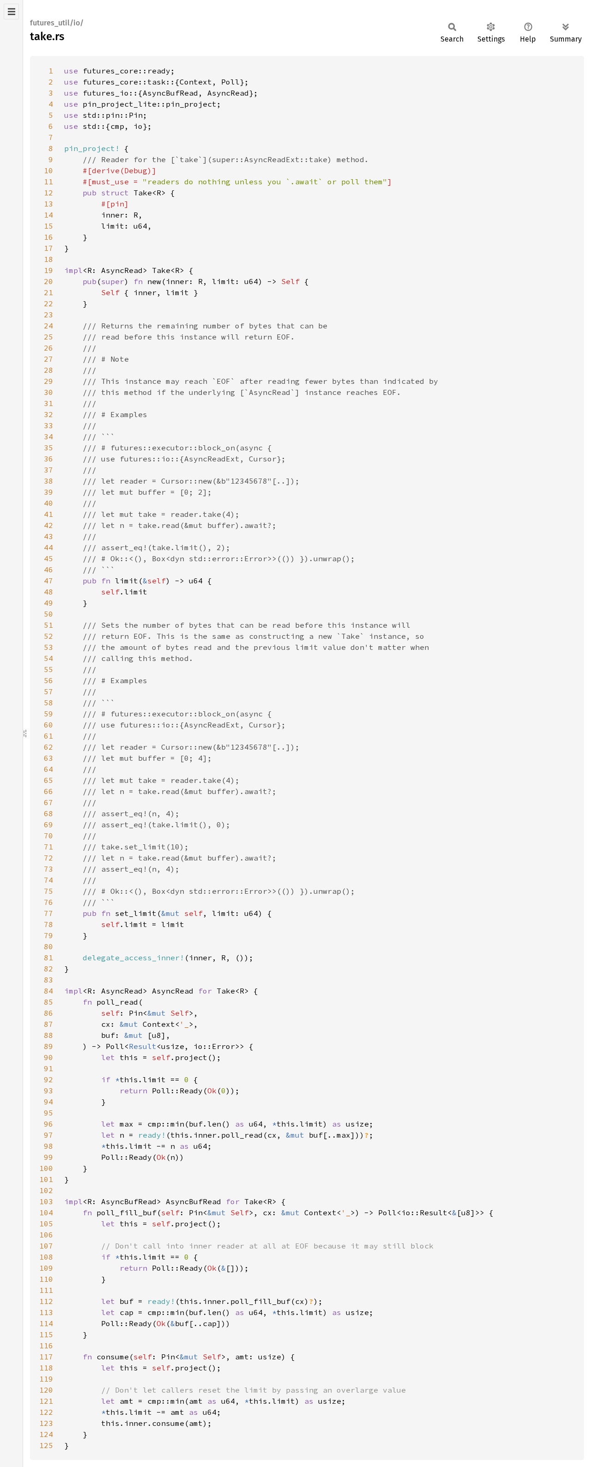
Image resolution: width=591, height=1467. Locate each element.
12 (48, 192)
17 (48, 248)
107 (46, 1245)
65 (48, 780)
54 (48, 658)
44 (48, 547)
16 (48, 237)
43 (48, 536)
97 (48, 1135)
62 (48, 747)
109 (46, 1268)
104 (46, 1212)
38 (48, 480)
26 (48, 347)
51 (48, 625)
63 (48, 758)
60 (48, 724)
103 (46, 1201)
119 (46, 1378)
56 (48, 680)
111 (46, 1290)
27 (48, 359)
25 (48, 336)
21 (48, 292)
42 (48, 525)
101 (46, 1179)
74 (48, 880)
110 (46, 1279)
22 (48, 303)
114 (46, 1323)
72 (48, 857)
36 (48, 458)
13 (48, 203)
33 (48, 425)
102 (46, 1190)
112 (46, 1301)
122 (46, 1412)
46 (48, 569)
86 (48, 1013)
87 (48, 1024)
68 (48, 813)
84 (48, 990)
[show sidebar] (11, 11)
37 (48, 469)
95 (48, 1112)
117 (46, 1356)
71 (48, 846)
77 (48, 913)
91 (48, 1068)
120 (46, 1389)
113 (46, 1312)
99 (48, 1157)
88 (48, 1035)
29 (48, 381)
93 (48, 1090)
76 (48, 902)
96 (48, 1123)
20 (48, 281)
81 (48, 957)
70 (48, 835)
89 (48, 1046)
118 (46, 1367)
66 (48, 791)
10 (48, 170)
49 (48, 602)
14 (48, 214)
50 (48, 613)
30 (48, 392)
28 (48, 370)
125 (46, 1445)
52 (48, 636)
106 (46, 1234)
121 (46, 1401)
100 (46, 1168)
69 (48, 824)
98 (48, 1146)
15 (48, 225)
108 (46, 1256)
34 (48, 436)
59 (48, 713)
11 (48, 181)
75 (48, 891)
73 (48, 868)
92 (48, 1079)
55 (48, 669)
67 (48, 802)
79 (48, 935)
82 (48, 968)
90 (48, 1057)
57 (48, 691)
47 (48, 580)
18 (48, 259)
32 (48, 414)
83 (48, 979)
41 (48, 514)
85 (48, 1001)
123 (46, 1423)
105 (46, 1223)
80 (48, 946)
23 (48, 314)
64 (48, 769)
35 (48, 447)
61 (48, 735)
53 (48, 647)
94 (48, 1101)
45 (48, 558)
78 (48, 924)
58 (48, 702)
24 (48, 325)
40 (48, 503)
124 (46, 1434)
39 (48, 492)
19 (48, 270)
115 (46, 1334)
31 (48, 403)
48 (48, 591)
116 (46, 1345)
